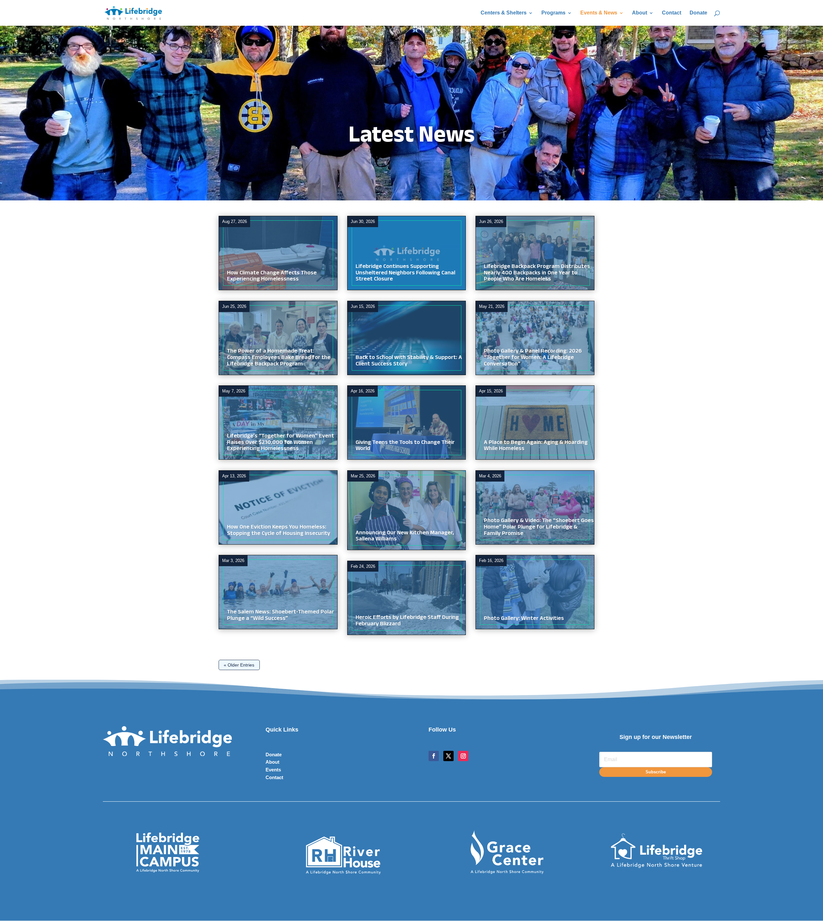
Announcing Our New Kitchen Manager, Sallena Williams (405, 537)
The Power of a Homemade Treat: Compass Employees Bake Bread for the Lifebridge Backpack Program (278, 358)
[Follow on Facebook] (434, 756)
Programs (553, 13)
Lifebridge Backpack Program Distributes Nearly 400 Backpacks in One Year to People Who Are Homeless (537, 273)
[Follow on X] (448, 756)
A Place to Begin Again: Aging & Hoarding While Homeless (536, 446)
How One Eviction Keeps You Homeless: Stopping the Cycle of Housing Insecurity (278, 531)
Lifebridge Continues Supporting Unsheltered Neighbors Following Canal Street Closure (405, 273)
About (639, 13)
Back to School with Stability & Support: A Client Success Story (409, 361)
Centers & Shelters (504, 13)
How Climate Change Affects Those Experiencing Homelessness (272, 277)
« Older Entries (239, 665)
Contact (671, 13)
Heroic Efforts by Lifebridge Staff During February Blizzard (407, 621)
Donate (698, 13)
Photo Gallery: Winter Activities (524, 619)
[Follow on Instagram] (463, 756)
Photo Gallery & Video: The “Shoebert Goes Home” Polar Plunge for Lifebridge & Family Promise (539, 527)
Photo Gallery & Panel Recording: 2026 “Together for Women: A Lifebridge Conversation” (533, 358)
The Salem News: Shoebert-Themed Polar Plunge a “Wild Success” (280, 616)
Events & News (598, 13)
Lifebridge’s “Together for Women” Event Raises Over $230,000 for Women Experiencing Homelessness (280, 443)
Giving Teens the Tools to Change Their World (405, 446)
